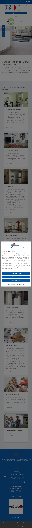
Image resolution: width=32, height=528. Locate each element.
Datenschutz (12, 284)
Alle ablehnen (16, 277)
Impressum (20, 284)
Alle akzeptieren (16, 280)
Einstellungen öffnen (16, 273)
